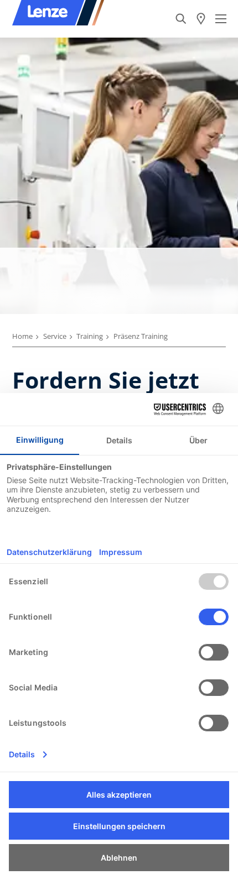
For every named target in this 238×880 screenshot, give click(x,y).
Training (89, 336)
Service (54, 336)
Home (22, 336)
